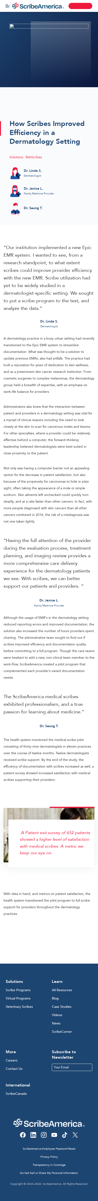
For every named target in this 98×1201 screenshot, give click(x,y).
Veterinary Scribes (19, 1006)
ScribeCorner (62, 1031)
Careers (11, 1060)
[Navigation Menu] (7, 6)
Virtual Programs (18, 998)
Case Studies (61, 1006)
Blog (55, 998)
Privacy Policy (49, 1157)
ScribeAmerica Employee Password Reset (49, 1149)
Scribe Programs (18, 990)
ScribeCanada (16, 1093)
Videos (57, 1015)
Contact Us (14, 1068)
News (56, 1023)
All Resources (62, 990)
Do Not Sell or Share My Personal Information (49, 1173)
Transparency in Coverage (49, 1165)
